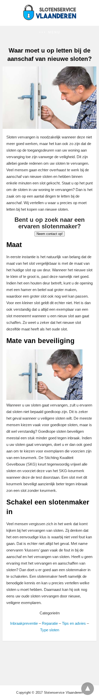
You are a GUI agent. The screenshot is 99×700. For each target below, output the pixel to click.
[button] (49, 32)
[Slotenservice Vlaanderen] (49, 19)
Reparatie (50, 623)
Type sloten (49, 630)
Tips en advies (74, 623)
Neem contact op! (50, 234)
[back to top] (87, 688)
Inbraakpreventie (24, 623)
